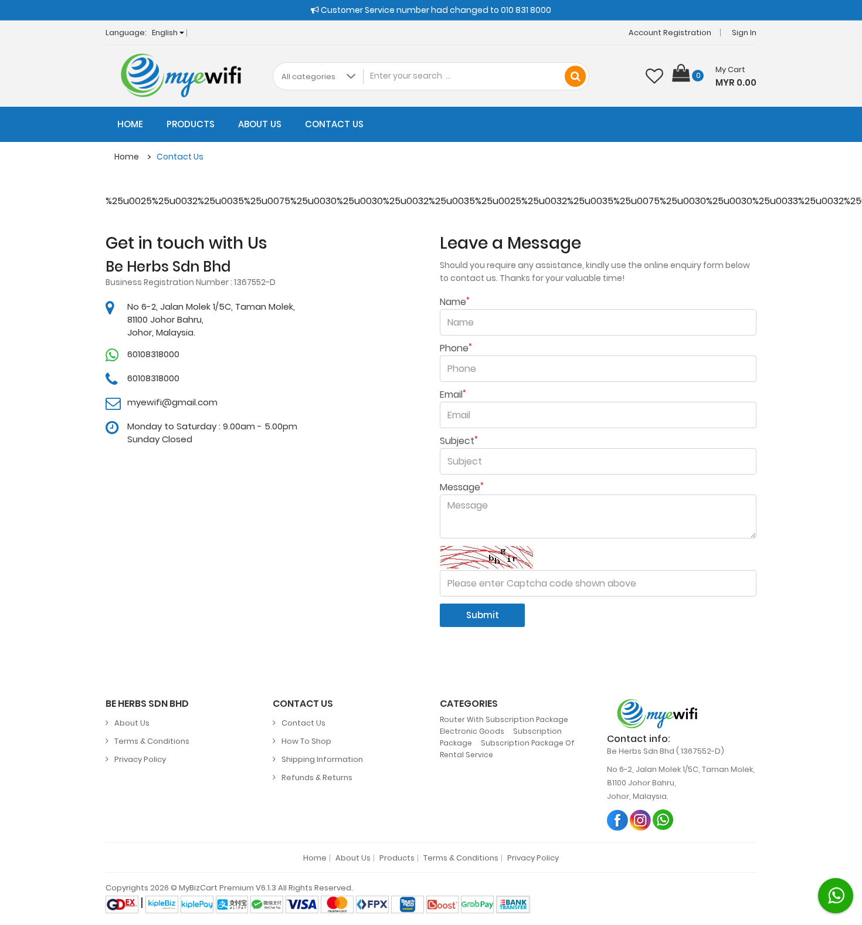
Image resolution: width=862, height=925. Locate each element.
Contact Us (334, 124)
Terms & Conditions (151, 741)
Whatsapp (663, 820)
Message (462, 487)
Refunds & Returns (316, 777)
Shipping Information (322, 759)
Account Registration (670, 32)
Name (455, 302)
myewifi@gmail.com (172, 402)
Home (130, 124)
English (165, 32)
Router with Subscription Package (504, 719)
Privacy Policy (140, 759)
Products (191, 124)
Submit (482, 615)
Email (453, 395)
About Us (259, 124)
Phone (456, 348)
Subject (459, 441)
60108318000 (153, 354)
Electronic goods (472, 731)
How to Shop (306, 741)
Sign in (744, 32)
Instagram (640, 820)
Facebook (618, 820)
